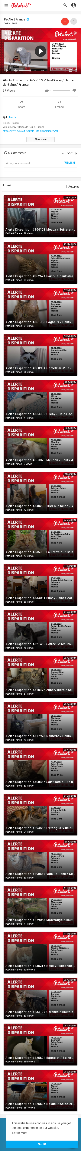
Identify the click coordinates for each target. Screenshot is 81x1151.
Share (21, 106)
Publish (69, 162)
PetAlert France (15, 19)
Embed (59, 106)
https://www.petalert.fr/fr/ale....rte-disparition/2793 (30, 131)
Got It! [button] (42, 1144)
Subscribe (65, 21)
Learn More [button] (20, 1133)
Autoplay (73, 186)
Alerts (12, 117)
